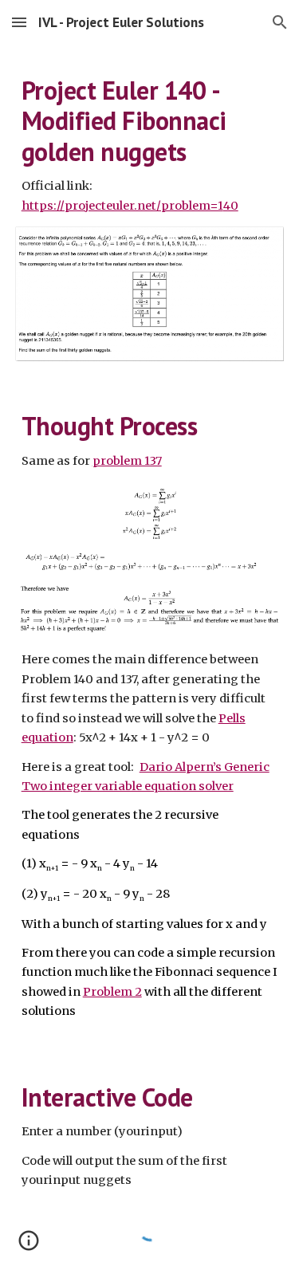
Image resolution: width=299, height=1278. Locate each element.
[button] (19, 22)
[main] (150, 145)
